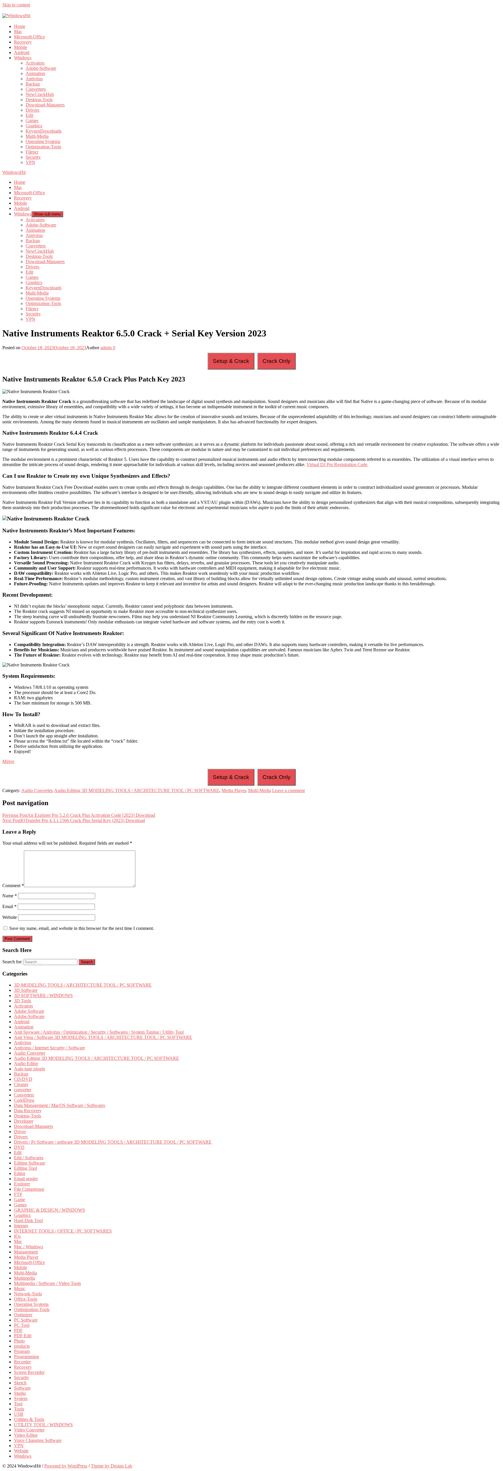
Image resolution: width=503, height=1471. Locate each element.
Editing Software (29, 1162)
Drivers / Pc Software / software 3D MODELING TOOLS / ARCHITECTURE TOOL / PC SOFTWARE (113, 1142)
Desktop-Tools (39, 99)
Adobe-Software (41, 68)
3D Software (26, 990)
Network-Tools (28, 1293)
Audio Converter (36, 790)
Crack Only (277, 361)
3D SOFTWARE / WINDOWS (43, 995)
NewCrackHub (40, 94)
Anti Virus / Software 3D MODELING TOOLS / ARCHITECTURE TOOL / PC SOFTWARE (103, 1037)
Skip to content (16, 4)
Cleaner (21, 1084)
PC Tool (21, 1325)
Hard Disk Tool (28, 1220)
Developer (23, 1121)
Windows (22, 57)
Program (22, 1351)
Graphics (34, 125)
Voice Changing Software (37, 1440)
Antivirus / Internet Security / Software (49, 1047)
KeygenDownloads (43, 131)
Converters (36, 89)
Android (21, 52)
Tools (19, 1408)
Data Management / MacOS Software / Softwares (59, 1105)
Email (9, 906)
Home (19, 26)
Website (9, 917)
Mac (18, 31)
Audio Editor (26, 1063)
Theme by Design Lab (111, 1465)
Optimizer (23, 1314)
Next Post (73, 820)
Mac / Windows (28, 1246)
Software (22, 1388)
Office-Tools (25, 1299)
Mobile (20, 47)
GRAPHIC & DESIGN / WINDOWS (49, 1210)
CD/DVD (23, 1079)
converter (22, 1089)
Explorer (22, 1183)
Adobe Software (29, 1011)
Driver (20, 1131)
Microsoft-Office (29, 36)
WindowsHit (14, 172)
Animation (35, 73)
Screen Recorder (29, 1372)
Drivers (32, 110)
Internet (21, 1225)
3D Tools (22, 1000)
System (20, 1398)
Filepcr (32, 151)
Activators (35, 62)
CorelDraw (24, 1100)
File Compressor (29, 1189)
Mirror (8, 761)
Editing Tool (25, 1168)
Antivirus (34, 78)
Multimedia (24, 1278)
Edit (29, 115)
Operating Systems (43, 141)
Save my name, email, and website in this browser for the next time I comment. (81, 928)
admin (106, 347)
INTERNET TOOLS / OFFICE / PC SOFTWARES (63, 1230)
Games (32, 120)
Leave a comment (288, 790)
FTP (18, 1194)
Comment (13, 885)
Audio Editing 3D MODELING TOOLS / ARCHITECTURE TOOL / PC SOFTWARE (136, 790)
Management (26, 1251)
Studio (20, 1393)
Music (19, 1288)
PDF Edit (22, 1335)
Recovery (23, 42)
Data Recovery (28, 1110)
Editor (19, 1173)
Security (33, 157)
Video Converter (29, 1429)
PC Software (26, 1319)
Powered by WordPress (65, 1465)
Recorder (22, 1361)
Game (19, 1199)
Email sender (26, 1178)
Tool (18, 1403)
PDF (18, 1330)
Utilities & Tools (29, 1419)
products (22, 1346)
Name (9, 895)
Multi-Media (37, 136)
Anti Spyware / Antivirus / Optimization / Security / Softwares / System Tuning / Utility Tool (99, 1032)
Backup (33, 83)
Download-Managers (45, 104)
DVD (19, 1147)
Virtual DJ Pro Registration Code (338, 464)
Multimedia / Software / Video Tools (47, 1283)
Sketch (20, 1382)
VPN (30, 162)
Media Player (234, 790)
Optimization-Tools (43, 146)
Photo (19, 1340)
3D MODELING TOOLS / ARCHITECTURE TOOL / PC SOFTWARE (83, 985)
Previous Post (78, 815)
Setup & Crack (231, 361)
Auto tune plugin (29, 1068)
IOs (17, 1236)
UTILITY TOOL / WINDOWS (43, 1424)
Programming (26, 1356)
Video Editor (26, 1435)
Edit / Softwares (28, 1157)
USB (18, 1414)
